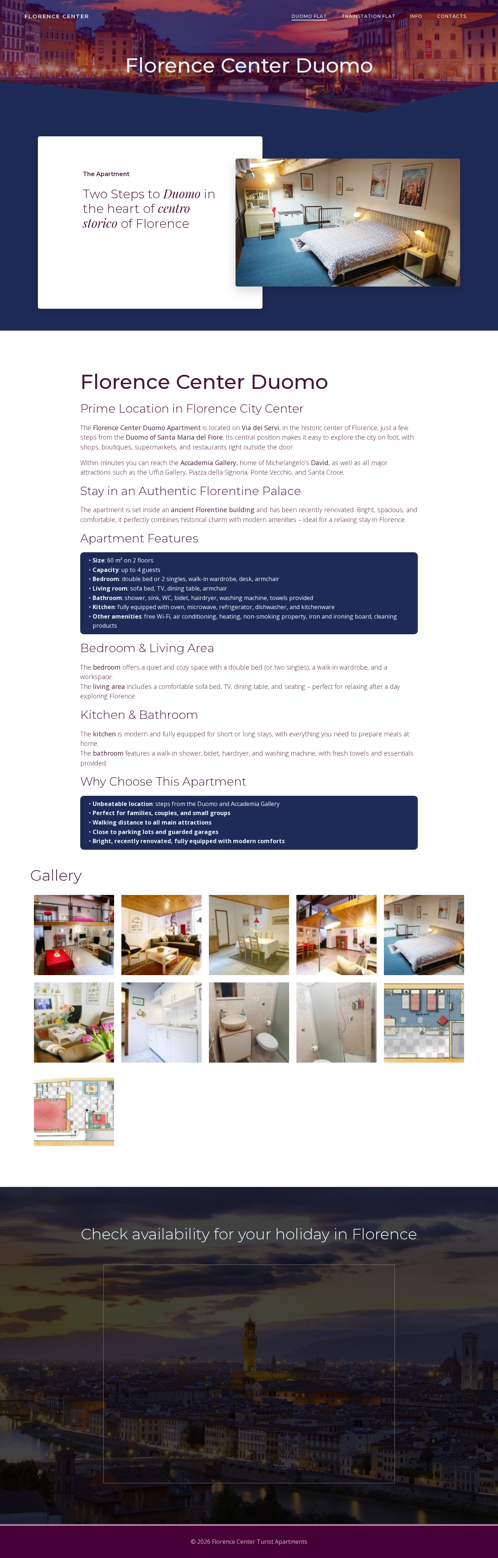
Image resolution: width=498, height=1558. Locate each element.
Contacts (451, 16)
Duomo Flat (309, 16)
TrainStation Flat (369, 16)
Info (416, 16)
